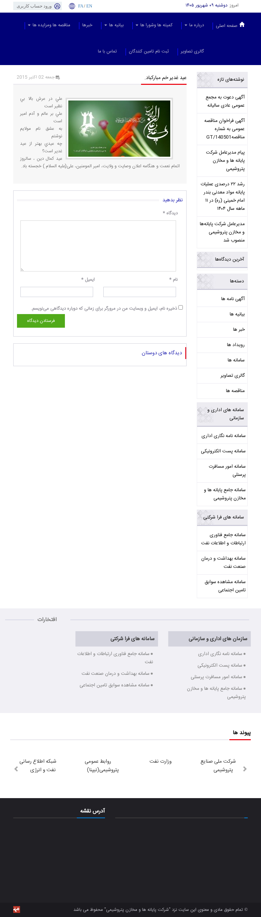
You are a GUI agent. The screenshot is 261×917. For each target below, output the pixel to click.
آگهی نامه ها (233, 299)
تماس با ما (107, 51)
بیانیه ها (116, 25)
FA (80, 6)
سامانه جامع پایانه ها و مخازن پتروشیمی (225, 494)
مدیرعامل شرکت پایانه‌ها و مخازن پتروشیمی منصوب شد (222, 232)
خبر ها (239, 330)
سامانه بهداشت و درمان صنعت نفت (223, 563)
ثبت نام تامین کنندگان (149, 51)
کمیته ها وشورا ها (156, 25)
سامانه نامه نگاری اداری (224, 436)
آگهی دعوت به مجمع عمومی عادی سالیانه (225, 101)
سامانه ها (236, 360)
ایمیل (88, 279)
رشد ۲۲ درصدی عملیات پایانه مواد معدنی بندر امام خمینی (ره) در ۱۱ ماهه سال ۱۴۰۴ (223, 196)
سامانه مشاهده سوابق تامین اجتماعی (225, 586)
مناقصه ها (235, 391)
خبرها (87, 25)
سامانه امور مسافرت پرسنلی (227, 471)
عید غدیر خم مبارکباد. (165, 78)
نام (173, 279)
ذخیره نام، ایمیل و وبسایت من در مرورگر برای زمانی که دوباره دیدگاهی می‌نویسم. (104, 308)
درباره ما (196, 25)
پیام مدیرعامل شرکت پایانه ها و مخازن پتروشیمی (225, 161)
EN (89, 6)
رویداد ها (236, 345)
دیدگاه (170, 213)
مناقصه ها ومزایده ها (50, 25)
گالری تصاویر (192, 51)
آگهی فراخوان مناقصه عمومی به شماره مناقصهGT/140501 (224, 129)
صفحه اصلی (227, 26)
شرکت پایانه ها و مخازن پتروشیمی (137, 910)
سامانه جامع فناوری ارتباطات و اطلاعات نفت (223, 539)
